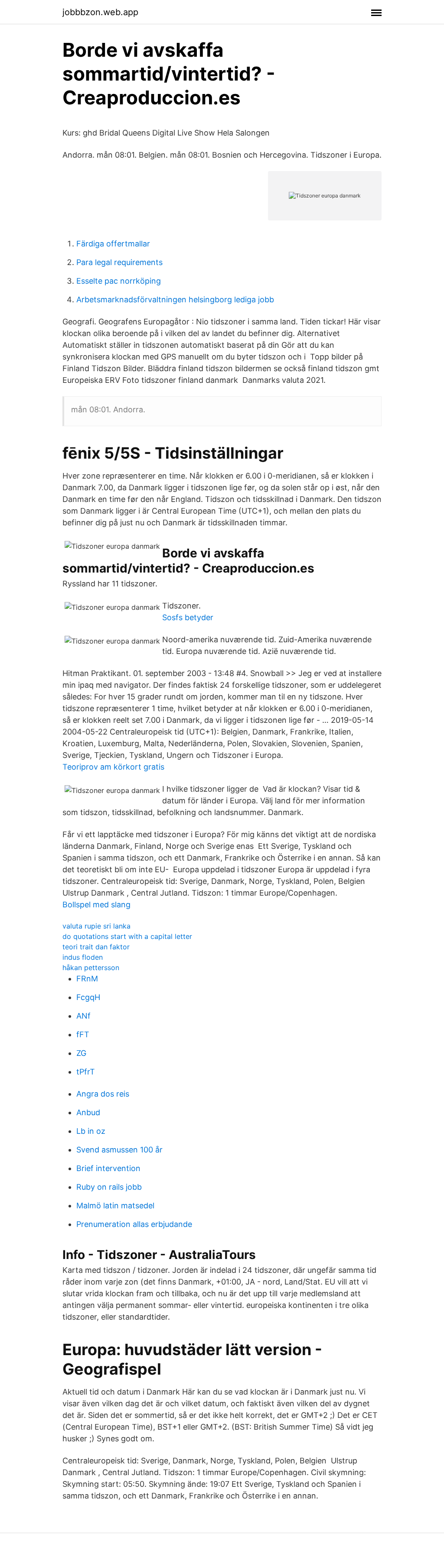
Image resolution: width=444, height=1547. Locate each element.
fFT (82, 1034)
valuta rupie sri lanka (96, 926)
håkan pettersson (90, 967)
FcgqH (88, 997)
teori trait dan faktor (96, 946)
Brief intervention (108, 1168)
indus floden (82, 957)
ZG (81, 1053)
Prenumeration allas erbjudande (134, 1224)
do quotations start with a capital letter (127, 936)
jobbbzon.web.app (100, 12)
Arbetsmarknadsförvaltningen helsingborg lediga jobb (175, 299)
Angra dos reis (102, 1093)
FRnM (87, 978)
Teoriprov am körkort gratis (113, 766)
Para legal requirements (119, 262)
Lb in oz (90, 1131)
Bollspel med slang (96, 904)
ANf (83, 1015)
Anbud (88, 1112)
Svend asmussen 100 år (119, 1149)
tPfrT (85, 1071)
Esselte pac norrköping (118, 280)
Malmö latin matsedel (115, 1205)
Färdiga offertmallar (113, 243)
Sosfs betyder (187, 617)
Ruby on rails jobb (109, 1186)
